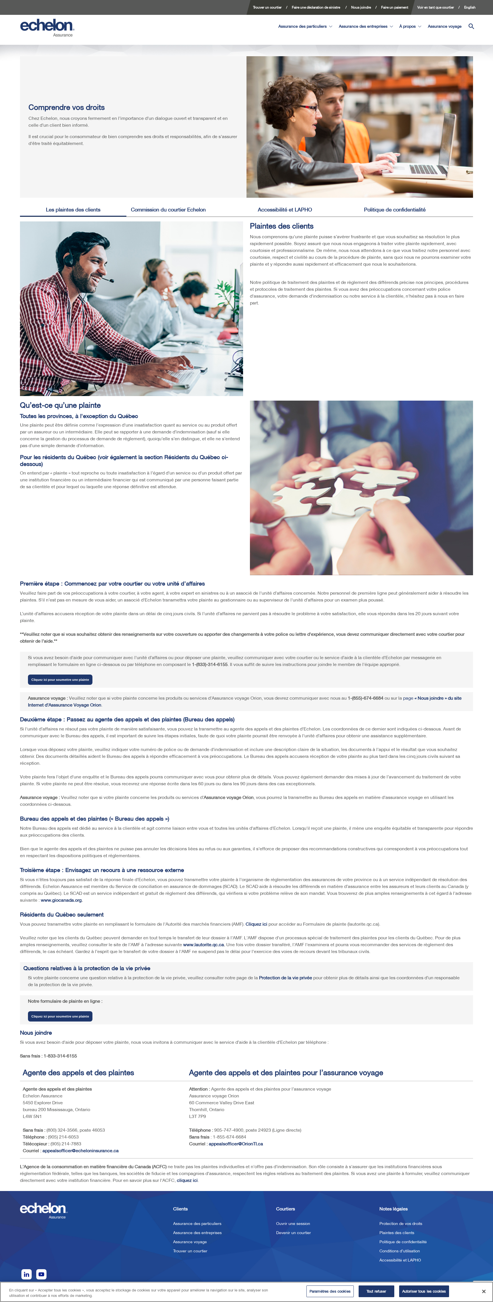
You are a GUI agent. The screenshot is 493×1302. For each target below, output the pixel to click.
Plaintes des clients (396, 1232)
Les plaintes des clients (73, 210)
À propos (407, 26)
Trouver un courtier (190, 1251)
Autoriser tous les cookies (424, 1291)
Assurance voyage (445, 26)
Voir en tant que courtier (435, 7)
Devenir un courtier (293, 1232)
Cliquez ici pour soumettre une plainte (60, 679)
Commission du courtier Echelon (168, 210)
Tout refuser (376, 1291)
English (470, 7)
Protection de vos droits (400, 1223)
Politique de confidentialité (395, 210)
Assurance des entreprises (363, 26)
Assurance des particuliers (302, 26)
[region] (246, 1292)
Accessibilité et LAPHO (285, 210)
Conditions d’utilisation (399, 1251)
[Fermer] (484, 1291)
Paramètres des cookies (330, 1291)
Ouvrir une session (293, 1223)
